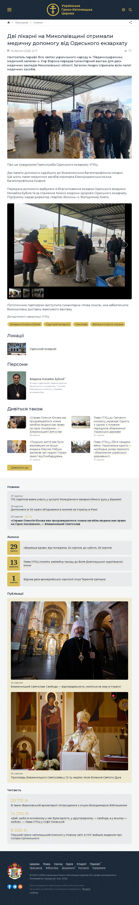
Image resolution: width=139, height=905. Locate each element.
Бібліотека (52, 868)
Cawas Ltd (49, 878)
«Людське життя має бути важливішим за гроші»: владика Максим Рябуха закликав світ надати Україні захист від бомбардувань (48, 449)
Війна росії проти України (108, 324)
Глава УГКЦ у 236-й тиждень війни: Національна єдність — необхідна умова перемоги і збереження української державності (113, 449)
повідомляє (28, 164)
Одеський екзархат (58, 324)
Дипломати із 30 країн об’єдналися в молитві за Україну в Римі (54, 509)
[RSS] (20, 887)
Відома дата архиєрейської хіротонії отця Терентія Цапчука (64, 579)
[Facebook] (9, 887)
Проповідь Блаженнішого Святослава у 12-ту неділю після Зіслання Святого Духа (66, 777)
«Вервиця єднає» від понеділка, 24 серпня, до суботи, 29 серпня (68, 547)
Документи (68, 868)
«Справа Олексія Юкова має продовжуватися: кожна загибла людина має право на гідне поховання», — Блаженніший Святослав (48, 424)
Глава (46, 863)
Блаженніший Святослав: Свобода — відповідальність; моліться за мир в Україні (66, 686)
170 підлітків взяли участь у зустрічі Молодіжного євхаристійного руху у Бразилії (66, 499)
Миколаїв (81, 324)
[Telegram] (15, 887)
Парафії (95, 863)
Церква (34, 863)
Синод (58, 863)
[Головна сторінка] (8, 22)
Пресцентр (36, 868)
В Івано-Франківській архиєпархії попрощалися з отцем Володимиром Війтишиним (69, 805)
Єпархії (81, 863)
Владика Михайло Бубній (25, 324)
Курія (69, 863)
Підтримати (99, 868)
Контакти (83, 868)
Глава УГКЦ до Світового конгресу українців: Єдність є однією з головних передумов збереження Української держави (111, 424)
